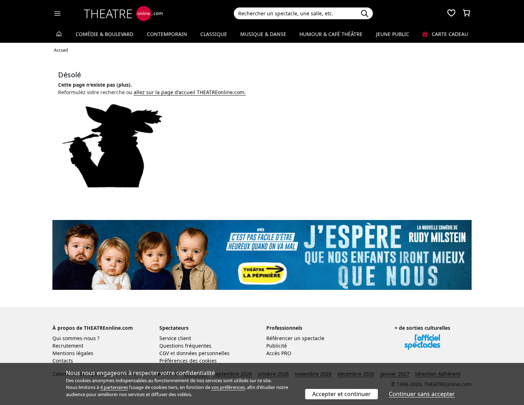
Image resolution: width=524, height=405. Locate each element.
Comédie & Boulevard (104, 34)
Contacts (62, 360)
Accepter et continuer (341, 394)
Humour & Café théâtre (331, 34)
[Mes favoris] (451, 13)
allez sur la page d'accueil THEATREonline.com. (190, 92)
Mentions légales (72, 353)
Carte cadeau (449, 34)
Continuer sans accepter (422, 394)
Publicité (276, 345)
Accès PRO (278, 353)
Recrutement (67, 345)
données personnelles (203, 353)
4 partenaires (114, 387)
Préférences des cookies (188, 360)
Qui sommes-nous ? (75, 338)
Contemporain (167, 34)
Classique (213, 34)
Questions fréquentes (185, 345)
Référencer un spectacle (295, 338)
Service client (175, 338)
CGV (164, 353)
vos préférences (228, 387)
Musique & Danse (263, 34)
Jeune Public (392, 34)
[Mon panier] (466, 13)
